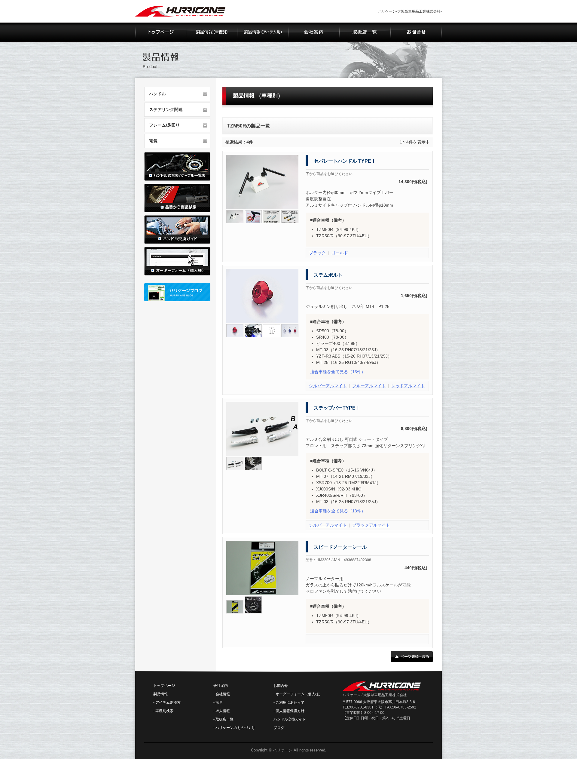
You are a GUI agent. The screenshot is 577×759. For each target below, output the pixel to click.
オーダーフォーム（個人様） (299, 694)
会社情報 (222, 694)
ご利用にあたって (290, 702)
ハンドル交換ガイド (289, 719)
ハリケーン (282, 750)
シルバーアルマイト (328, 385)
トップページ (164, 686)
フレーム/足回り (164, 125)
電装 (153, 140)
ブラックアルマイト (371, 525)
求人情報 (222, 711)
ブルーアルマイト (369, 385)
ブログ (278, 728)
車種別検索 (164, 711)
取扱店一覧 (224, 719)
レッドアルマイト (408, 385)
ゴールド (339, 252)
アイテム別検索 (168, 702)
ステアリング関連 (166, 109)
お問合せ (280, 686)
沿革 (219, 702)
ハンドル (157, 93)
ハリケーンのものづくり (235, 728)
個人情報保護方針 (290, 711)
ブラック (317, 252)
